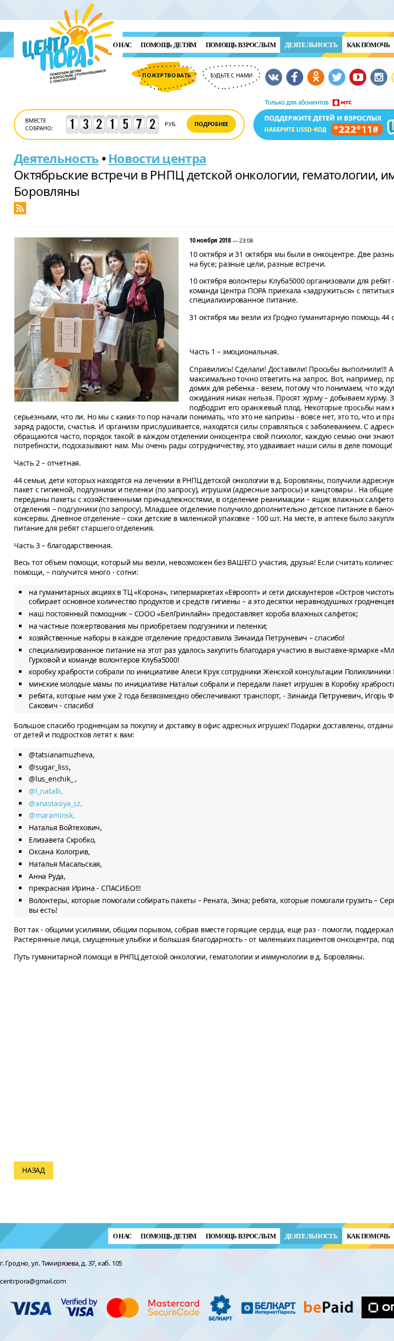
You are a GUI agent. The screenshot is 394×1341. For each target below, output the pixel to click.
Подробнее (211, 124)
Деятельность (311, 45)
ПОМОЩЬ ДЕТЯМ (168, 45)
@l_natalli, (46, 791)
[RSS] (20, 207)
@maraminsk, (52, 815)
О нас (122, 45)
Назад (33, 1170)
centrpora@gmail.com (33, 1281)
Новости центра (157, 158)
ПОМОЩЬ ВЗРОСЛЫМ (240, 45)
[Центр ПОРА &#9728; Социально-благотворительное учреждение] (68, 97)
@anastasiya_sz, (56, 803)
